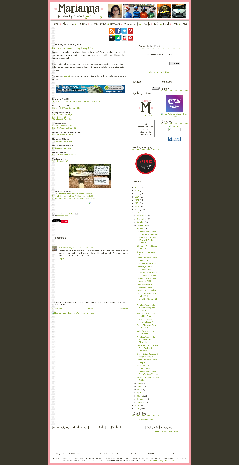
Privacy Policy (170, 460)
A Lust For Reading (145, 420)
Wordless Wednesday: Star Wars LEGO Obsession (146, 339)
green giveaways (62, 215)
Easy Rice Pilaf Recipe (146, 263)
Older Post (123, 308)
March (140, 396)
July (139, 383)
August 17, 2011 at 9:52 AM (80, 247)
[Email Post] (76, 214)
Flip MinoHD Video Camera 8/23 (66, 108)
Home (90, 308)
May (139, 389)
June (139, 386)
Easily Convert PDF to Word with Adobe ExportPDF (146, 240)
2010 (137, 405)
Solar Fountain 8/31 (60, 161)
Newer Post (57, 308)
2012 (137, 209)
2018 (137, 190)
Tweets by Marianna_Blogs (166, 431)
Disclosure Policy (156, 460)
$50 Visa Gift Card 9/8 (62, 119)
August (140, 228)
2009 (137, 408)
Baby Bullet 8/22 (59, 117)
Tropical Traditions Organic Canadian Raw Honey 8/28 (76, 101)
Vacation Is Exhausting (146, 290)
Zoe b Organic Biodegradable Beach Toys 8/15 (72, 194)
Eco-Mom (63, 247)
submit (67, 76)
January (141, 402)
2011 (137, 212)
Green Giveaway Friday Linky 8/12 (72, 48)
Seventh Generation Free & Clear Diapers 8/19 (72, 196)
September (142, 225)
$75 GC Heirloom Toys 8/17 (64, 115)
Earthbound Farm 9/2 (61, 148)
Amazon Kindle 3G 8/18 (62, 134)
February (141, 399)
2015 (137, 200)
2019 (137, 187)
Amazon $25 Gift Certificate (64, 154)
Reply (61, 258)
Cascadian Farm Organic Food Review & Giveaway (148, 348)
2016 (137, 197)
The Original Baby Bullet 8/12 (65, 141)
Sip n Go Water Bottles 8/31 (64, 128)
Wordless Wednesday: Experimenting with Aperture (146, 307)
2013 (137, 206)
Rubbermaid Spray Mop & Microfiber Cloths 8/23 (73, 198)
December (142, 216)
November (142, 219)
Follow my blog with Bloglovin (160, 72)
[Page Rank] (174, 126)
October (141, 222)
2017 (137, 194)
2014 (137, 203)
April (139, 393)
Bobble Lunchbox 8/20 (62, 126)
